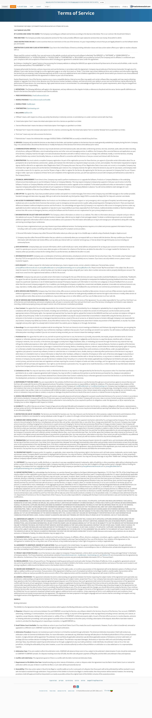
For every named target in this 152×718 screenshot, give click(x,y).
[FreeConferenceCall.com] (140, 6)
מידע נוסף (48, 2)
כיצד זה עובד (53, 680)
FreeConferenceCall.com (41, 95)
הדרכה (77, 680)
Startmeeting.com (33, 108)
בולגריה (108, 690)
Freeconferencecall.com (69, 555)
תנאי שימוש (75, 2)
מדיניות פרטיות (43, 691)
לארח (31, 6)
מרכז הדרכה (69, 680)
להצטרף (38, 6)
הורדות (83, 680)
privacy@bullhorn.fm (84, 268)
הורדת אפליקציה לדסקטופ (95, 680)
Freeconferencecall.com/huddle (39, 100)
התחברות (4, 6)
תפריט (125, 7)
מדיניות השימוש (62, 691)
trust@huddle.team (82, 386)
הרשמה (13, 6)
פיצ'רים (61, 680)
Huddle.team (31, 104)
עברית (47, 6)
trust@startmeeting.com (99, 386)
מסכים (102, 2)
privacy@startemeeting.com (65, 268)
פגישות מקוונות (114, 7)
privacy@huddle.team (46, 268)
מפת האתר (53, 691)
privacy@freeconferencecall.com (26, 268)
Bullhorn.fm (28, 113)
